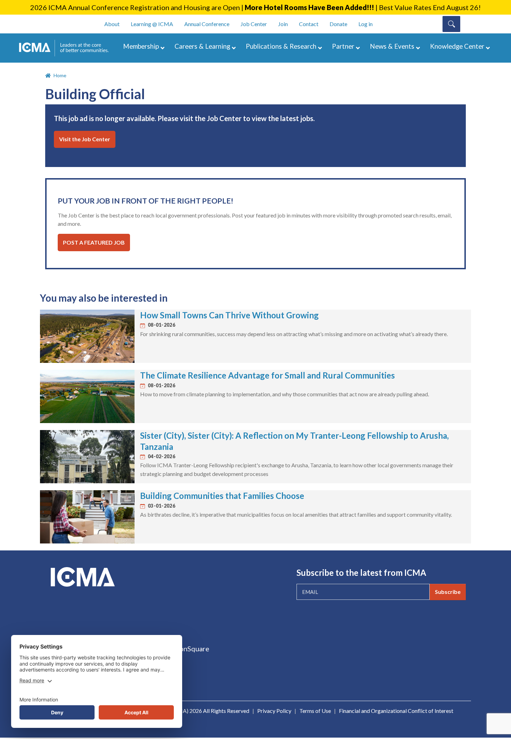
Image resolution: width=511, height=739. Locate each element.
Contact (308, 24)
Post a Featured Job (94, 242)
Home (60, 75)
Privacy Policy (274, 710)
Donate (338, 24)
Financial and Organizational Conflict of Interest (396, 710)
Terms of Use (315, 710)
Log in (365, 24)
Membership (141, 46)
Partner (343, 46)
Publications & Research (281, 46)
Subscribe (448, 591)
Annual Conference (206, 24)
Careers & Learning (202, 46)
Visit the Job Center (84, 139)
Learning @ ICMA (152, 24)
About (112, 24)
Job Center (254, 24)
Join (283, 24)
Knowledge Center (457, 46)
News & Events (392, 46)
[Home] (67, 48)
